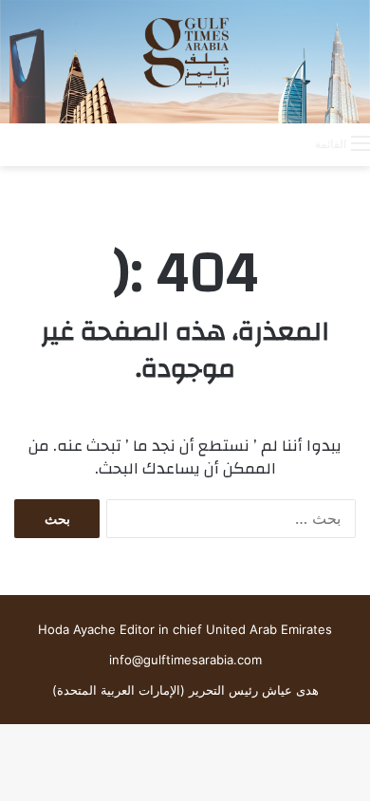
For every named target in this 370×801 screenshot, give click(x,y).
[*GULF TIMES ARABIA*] (185, 61)
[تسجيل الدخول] (224, 143)
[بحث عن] (291, 143)
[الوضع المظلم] (258, 143)
